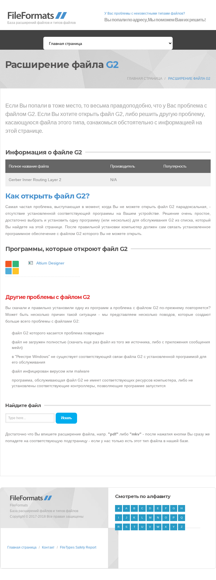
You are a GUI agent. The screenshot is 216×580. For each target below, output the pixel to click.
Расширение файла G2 (189, 79)
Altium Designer (50, 263)
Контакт (48, 547)
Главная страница (144, 79)
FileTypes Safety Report (78, 547)
